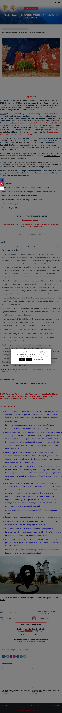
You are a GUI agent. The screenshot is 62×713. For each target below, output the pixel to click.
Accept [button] (21, 359)
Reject (29, 359)
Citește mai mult (38, 360)
